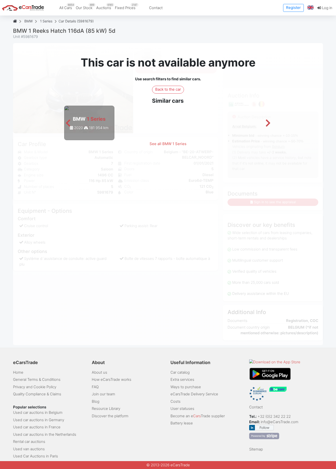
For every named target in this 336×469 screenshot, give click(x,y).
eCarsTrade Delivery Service (194, 394)
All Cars (66, 6)
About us (99, 372)
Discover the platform (110, 416)
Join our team (103, 394)
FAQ (95, 387)
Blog (95, 401)
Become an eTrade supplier (197, 416)
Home (18, 372)
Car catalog (180, 372)
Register (293, 7)
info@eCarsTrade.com (279, 421)
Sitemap (256, 449)
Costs (175, 401)
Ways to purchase (185, 387)
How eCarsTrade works (111, 379)
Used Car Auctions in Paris (35, 456)
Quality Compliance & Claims (37, 394)
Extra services (182, 379)
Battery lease (181, 423)
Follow (264, 427)
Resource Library (106, 408)
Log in (326, 7)
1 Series (46, 21)
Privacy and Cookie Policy (34, 387)
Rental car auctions (29, 441)
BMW (28, 21)
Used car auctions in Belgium (37, 412)
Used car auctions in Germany (38, 420)
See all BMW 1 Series (168, 143)
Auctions (104, 6)
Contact (156, 7)
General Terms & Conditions (37, 379)
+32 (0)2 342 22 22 (275, 416)
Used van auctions (29, 449)
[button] (311, 8)
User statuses (182, 408)
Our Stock (85, 6)
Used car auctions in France (37, 427)
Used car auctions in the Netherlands (44, 434)
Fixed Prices (126, 6)
